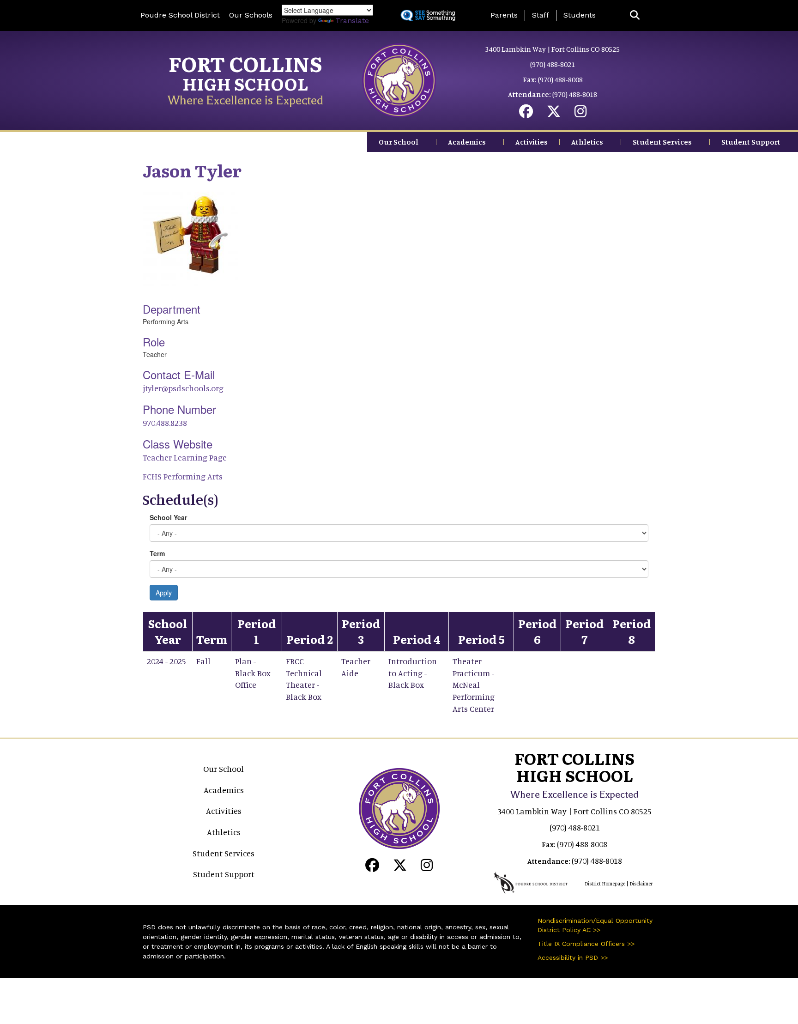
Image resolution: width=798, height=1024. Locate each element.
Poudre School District (180, 15)
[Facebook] (526, 113)
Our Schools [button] (250, 15)
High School (245, 83)
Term (157, 553)
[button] (635, 15)
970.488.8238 (165, 423)
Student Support (750, 141)
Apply (164, 592)
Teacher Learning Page (185, 457)
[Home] (399, 79)
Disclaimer (641, 883)
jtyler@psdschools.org (183, 388)
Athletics (587, 141)
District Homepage (605, 883)
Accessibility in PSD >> (573, 957)
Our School (398, 141)
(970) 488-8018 (574, 94)
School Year (168, 517)
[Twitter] (554, 113)
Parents (504, 15)
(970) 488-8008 (560, 79)
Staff (540, 15)
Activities (531, 141)
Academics (467, 141)
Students (579, 15)
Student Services (662, 141)
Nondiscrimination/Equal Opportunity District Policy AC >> (595, 925)
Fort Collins (245, 63)
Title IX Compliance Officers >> (586, 943)
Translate (352, 20)
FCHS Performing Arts (183, 476)
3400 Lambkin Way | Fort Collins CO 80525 (552, 49)
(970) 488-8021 (552, 64)
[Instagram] (580, 113)
